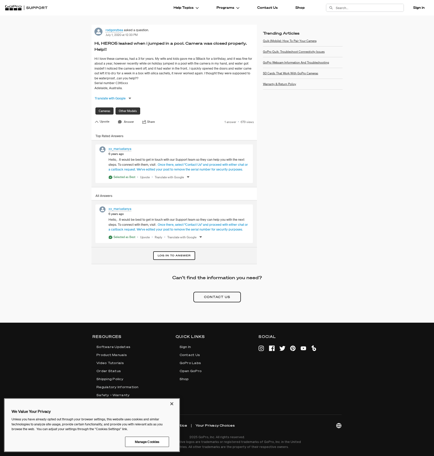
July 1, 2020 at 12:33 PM (121, 35)
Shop (300, 7)
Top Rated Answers (109, 136)
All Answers (103, 196)
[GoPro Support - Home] (26, 8)
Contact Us (267, 7)
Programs (225, 7)
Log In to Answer (174, 255)
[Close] (171, 403)
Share (151, 122)
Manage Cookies (147, 441)
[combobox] (370, 8)
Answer (129, 122)
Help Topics (184, 7)
